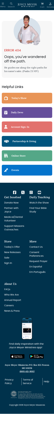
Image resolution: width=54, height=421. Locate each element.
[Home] (27, 5)
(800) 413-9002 (27, 371)
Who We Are (11, 295)
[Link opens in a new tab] (14, 193)
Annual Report (12, 300)
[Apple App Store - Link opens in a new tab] (17, 356)
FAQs (7, 289)
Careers (9, 305)
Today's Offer (12, 247)
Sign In (8, 263)
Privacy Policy (9, 382)
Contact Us (36, 247)
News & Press (12, 311)
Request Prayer (38, 261)
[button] (2, 5)
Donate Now (11, 203)
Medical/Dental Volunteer (13, 219)
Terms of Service (28, 382)
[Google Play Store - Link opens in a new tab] (36, 356)
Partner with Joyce (11, 210)
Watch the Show (39, 203)
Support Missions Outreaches (14, 228)
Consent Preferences (36, 254)
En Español (35, 266)
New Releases (12, 252)
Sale (6, 258)
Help (46, 381)
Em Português (37, 272)
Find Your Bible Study (38, 210)
